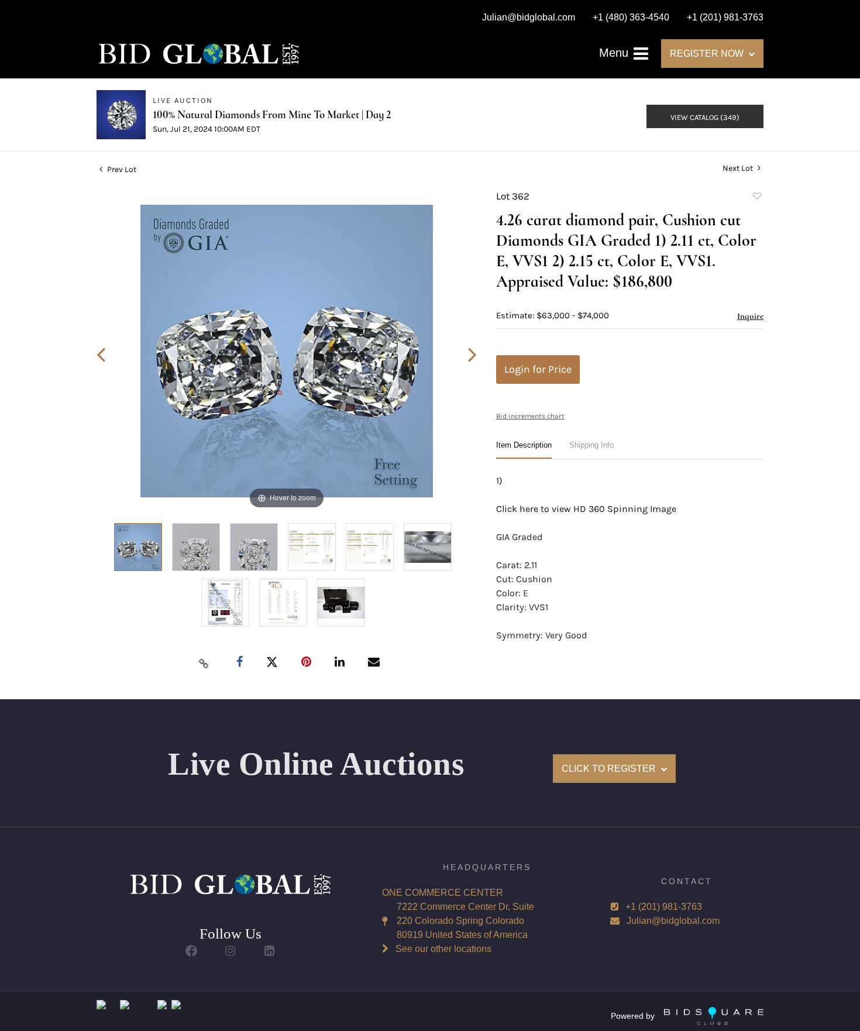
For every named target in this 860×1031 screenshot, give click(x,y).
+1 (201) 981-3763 (663, 907)
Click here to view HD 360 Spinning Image (586, 508)
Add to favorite (756, 197)
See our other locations (443, 949)
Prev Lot (120, 169)
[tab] (524, 450)
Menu (615, 52)
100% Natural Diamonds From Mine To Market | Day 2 (272, 114)
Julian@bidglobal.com (673, 921)
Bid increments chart (530, 416)
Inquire (750, 316)
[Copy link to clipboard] (204, 663)
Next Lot (739, 168)
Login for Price (538, 369)
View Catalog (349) (704, 117)
